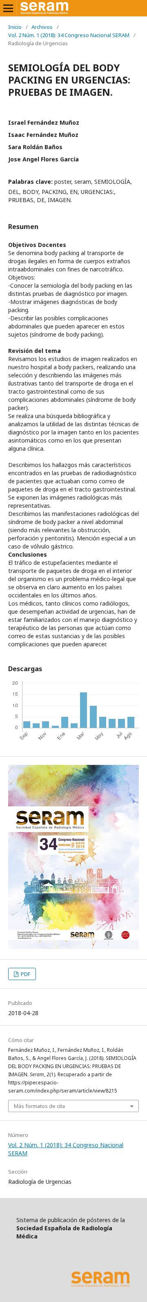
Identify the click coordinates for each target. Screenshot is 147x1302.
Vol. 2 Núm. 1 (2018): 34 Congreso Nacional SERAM (68, 35)
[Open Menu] (8, 8)
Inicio (15, 27)
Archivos (42, 27)
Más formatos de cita (39, 1106)
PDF (25, 974)
